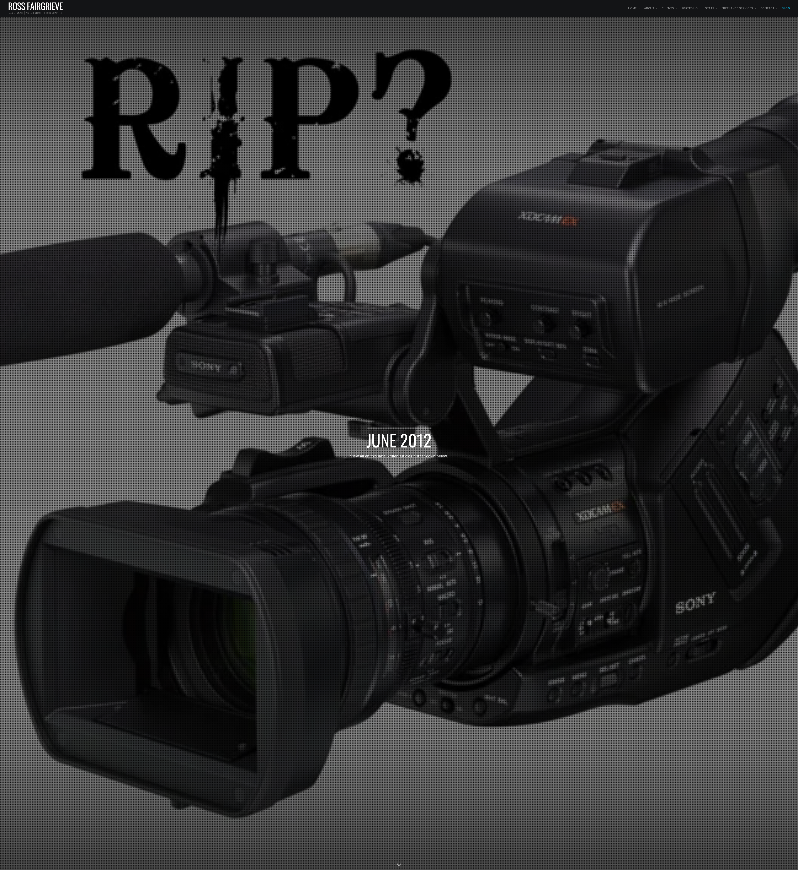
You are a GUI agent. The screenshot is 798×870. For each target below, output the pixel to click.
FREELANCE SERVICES (737, 8)
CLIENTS (668, 8)
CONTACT (768, 8)
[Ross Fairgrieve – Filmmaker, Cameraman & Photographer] (35, 8)
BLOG (786, 8)
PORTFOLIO (689, 8)
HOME (632, 8)
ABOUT (649, 8)
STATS (709, 8)
